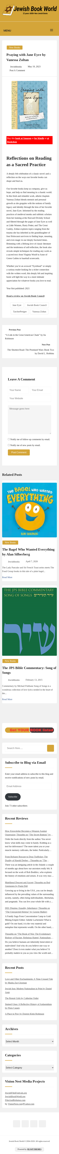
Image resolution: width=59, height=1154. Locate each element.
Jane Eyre (16, 305)
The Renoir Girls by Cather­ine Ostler (22, 998)
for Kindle (39, 138)
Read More (7, 577)
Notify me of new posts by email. (25, 445)
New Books (14, 47)
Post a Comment (17, 70)
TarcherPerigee (20, 311)
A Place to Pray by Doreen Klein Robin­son (24, 1014)
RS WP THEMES (34, 1149)
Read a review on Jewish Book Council (25, 296)
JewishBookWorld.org (15, 1096)
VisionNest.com (15, 1104)
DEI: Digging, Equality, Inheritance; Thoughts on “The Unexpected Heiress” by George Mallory (27, 910)
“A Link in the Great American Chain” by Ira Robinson (25, 337)
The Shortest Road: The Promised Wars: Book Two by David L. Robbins (30, 352)
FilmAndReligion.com (15, 1100)
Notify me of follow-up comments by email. (30, 439)
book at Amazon (23, 138)
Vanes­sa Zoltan (39, 311)
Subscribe (12, 796)
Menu (7, 30)
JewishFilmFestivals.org (16, 1093)
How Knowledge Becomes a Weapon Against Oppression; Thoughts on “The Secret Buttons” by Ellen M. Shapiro (28, 833)
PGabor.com (28, 1104)
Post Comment (18, 452)
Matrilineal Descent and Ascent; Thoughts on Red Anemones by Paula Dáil (27, 884)
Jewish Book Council (37, 305)
